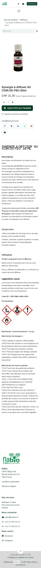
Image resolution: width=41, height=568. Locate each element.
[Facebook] (5, 126)
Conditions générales (10, 481)
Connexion (32, 4)
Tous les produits (11, 20)
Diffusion (24, 20)
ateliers (5, 507)
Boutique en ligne (9, 502)
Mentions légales (9, 486)
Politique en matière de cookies (21, 557)
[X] (11, 126)
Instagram (9, 540)
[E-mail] (5, 132)
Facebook (8, 536)
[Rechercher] (37, 31)
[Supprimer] (4, 102)
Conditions (6, 121)
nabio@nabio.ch (11, 517)
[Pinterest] (31, 126)
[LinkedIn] (18, 126)
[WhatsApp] (24, 126)
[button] (17, 108)
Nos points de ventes (11, 505)
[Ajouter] (12, 102)
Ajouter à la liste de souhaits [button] (16, 114)
